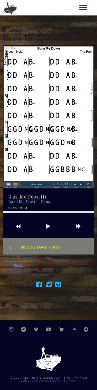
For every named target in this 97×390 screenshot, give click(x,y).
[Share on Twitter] (48, 285)
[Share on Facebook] (39, 285)
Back (18, 265)
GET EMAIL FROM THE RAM (54, 380)
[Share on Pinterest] (58, 285)
